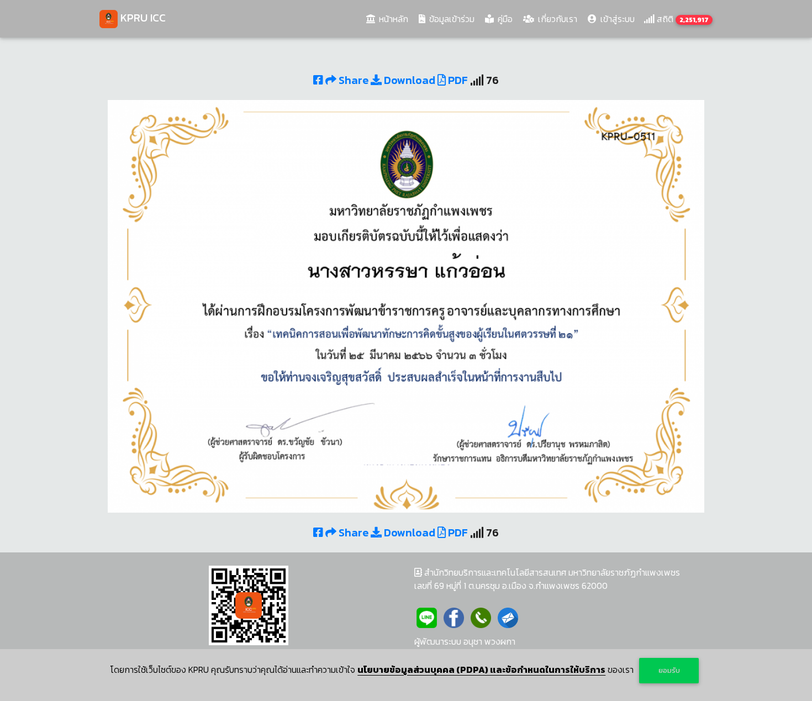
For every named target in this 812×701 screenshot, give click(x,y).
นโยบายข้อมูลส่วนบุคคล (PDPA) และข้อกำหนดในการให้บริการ (481, 669)
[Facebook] (453, 616)
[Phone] (480, 616)
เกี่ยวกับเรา (556, 18)
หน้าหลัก (395, 18)
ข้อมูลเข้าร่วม (450, 18)
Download (408, 80)
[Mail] (507, 616)
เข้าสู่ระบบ (616, 18)
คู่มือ (504, 18)
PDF (457, 80)
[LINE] (426, 616)
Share (353, 80)
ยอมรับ (669, 670)
